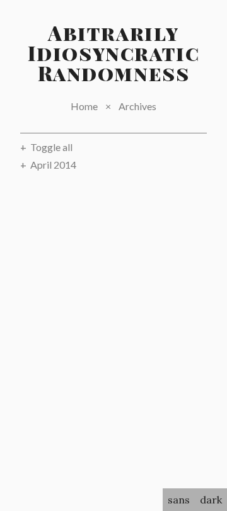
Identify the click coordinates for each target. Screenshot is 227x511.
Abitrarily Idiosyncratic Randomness (114, 52)
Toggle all (51, 147)
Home (84, 106)
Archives (137, 106)
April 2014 (53, 165)
